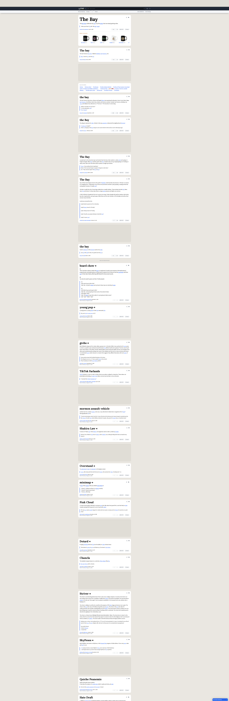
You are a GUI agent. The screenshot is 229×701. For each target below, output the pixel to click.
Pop (105, 348)
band (100, 359)
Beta (111, 605)
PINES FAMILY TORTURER (91, 381)
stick (120, 160)
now (93, 361)
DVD (87, 252)
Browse (87, 11)
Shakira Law (82, 438)
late (97, 310)
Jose (81, 104)
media (94, 684)
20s (104, 310)
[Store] (147, 9)
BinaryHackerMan (88, 299)
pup (92, 313)
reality (104, 507)
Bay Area (84, 23)
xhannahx (85, 113)
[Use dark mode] (150, 9)
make (103, 544)
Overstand (81, 474)
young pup (81, 316)
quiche (87, 687)
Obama (86, 628)
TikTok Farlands (82, 381)
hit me (86, 564)
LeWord (85, 494)
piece (97, 684)
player (97, 488)
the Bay (81, 130)
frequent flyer (103, 643)
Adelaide (103, 183)
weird (93, 376)
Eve (83, 191)
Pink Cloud (81, 514)
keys (97, 270)
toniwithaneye (87, 514)
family (123, 412)
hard (83, 645)
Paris (99, 648)
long (93, 544)
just (86, 313)
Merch (128, 29)
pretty (91, 510)
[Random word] (144, 8)
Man (82, 56)
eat (80, 274)
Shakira (104, 434)
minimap (81, 494)
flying (101, 561)
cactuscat (85, 363)
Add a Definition (140, 11)
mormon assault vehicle (84, 420)
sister (101, 472)
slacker (81, 600)
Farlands (92, 379)
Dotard (81, 550)
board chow (82, 299)
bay (95, 26)
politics (90, 618)
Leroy (82, 472)
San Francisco (104, 53)
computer (120, 272)
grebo (81, 363)
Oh (81, 110)
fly (106, 649)
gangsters (104, 123)
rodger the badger (87, 220)
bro (95, 379)
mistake (116, 431)
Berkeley (98, 53)
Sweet (85, 207)
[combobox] (116, 8)
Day (98, 169)
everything (100, 486)
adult (92, 310)
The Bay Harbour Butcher (105, 87)
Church (84, 418)
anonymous (85, 550)
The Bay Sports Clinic (90, 90)
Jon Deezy (86, 172)
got (83, 252)
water (101, 23)
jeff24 (85, 255)
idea (112, 472)
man (98, 26)
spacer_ (85, 130)
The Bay (81, 29)
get (92, 547)
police (104, 191)
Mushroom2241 (89, 689)
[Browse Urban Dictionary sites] (82, 8)
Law (89, 431)
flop (109, 561)
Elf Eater (86, 474)
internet (92, 250)
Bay (92, 127)
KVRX (90, 420)
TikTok (81, 374)
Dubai (97, 434)
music (125, 346)
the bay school (88, 87)
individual (86, 544)
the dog (86, 316)
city (95, 23)
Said (96, 376)
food (87, 295)
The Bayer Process (108, 90)
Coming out (83, 126)
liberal (103, 100)
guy (85, 510)
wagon (93, 412)
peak (112, 684)
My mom (83, 564)
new (101, 505)
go (87, 56)
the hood (123, 123)
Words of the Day (81, 11)
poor (125, 643)
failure (106, 608)
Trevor (82, 166)
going (88, 547)
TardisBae (85, 566)
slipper (104, 561)
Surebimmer (86, 29)
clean (92, 285)
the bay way (99, 90)
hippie (85, 110)
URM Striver (85, 632)
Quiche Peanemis (83, 689)
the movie (97, 687)
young (89, 313)
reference (85, 250)
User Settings (148, 11)
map (82, 486)
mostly (87, 486)
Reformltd (87, 438)
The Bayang (95, 87)
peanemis (91, 687)
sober (126, 505)
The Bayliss (116, 90)
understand (83, 469)
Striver (81, 632)
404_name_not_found (88, 652)
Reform (95, 431)
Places (96, 11)
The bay (81, 59)
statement (93, 469)
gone (107, 607)
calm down (107, 547)
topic (88, 469)
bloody (95, 361)
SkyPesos (81, 652)
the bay (81, 87)
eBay (92, 123)
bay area (90, 53)
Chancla (81, 566)
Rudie (85, 59)
